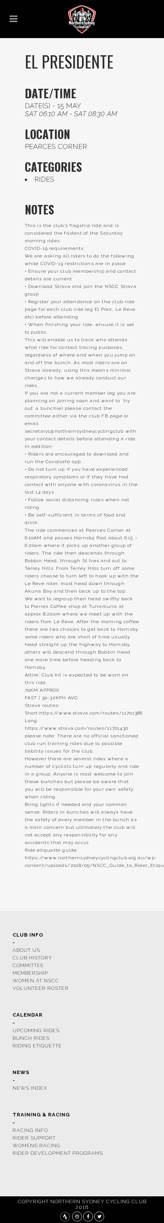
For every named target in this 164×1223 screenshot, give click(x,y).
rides (44, 179)
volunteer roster (41, 988)
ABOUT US (26, 950)
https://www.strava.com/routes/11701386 (91, 713)
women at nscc (36, 980)
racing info (30, 1130)
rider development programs (58, 1153)
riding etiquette (37, 1046)
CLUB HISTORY (32, 958)
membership (30, 973)
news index (30, 1088)
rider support (34, 1138)
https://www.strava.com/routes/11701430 (77, 728)
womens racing (36, 1145)
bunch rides (31, 1038)
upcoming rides (36, 1030)
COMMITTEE (28, 965)
